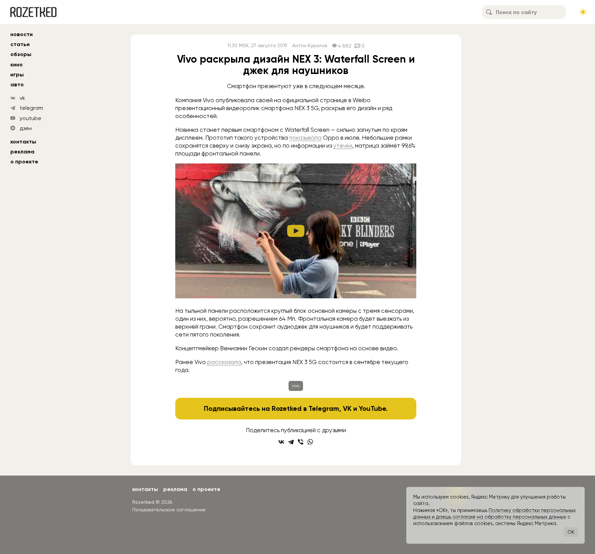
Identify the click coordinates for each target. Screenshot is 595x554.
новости (21, 34)
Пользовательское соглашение (169, 509)
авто (17, 84)
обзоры (20, 54)
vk (22, 98)
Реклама (22, 151)
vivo (296, 385)
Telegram (324, 408)
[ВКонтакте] (281, 442)
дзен (26, 128)
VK (347, 408)
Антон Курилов (309, 45)
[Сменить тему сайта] (583, 12)
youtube (30, 118)
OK (570, 532)
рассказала (224, 362)
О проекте (24, 161)
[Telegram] (291, 442)
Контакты (23, 141)
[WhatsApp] (310, 442)
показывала (305, 137)
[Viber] (300, 442)
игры (17, 74)
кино (16, 64)
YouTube (372, 408)
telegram (31, 108)
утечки (342, 145)
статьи (20, 44)
